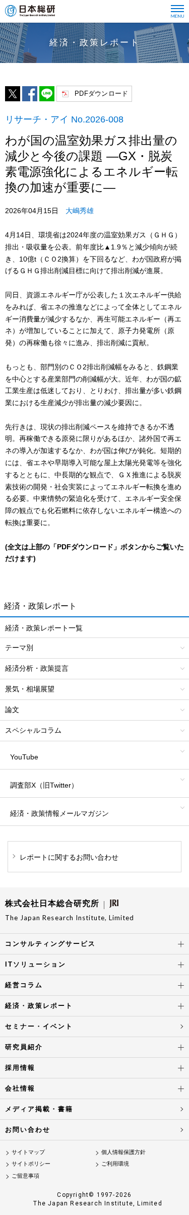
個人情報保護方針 (123, 1152)
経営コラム (24, 985)
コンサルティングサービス (50, 943)
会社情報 (20, 1088)
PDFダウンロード (101, 93)
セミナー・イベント (39, 1026)
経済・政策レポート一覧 (44, 628)
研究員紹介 (24, 1047)
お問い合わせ (27, 1129)
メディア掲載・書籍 (39, 1109)
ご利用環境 (115, 1164)
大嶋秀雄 (80, 211)
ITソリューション (35, 964)
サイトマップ (28, 1152)
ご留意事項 (25, 1176)
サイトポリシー (31, 1164)
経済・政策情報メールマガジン (59, 813)
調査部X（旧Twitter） (44, 785)
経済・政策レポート (39, 1005)
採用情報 (20, 1067)
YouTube (24, 757)
